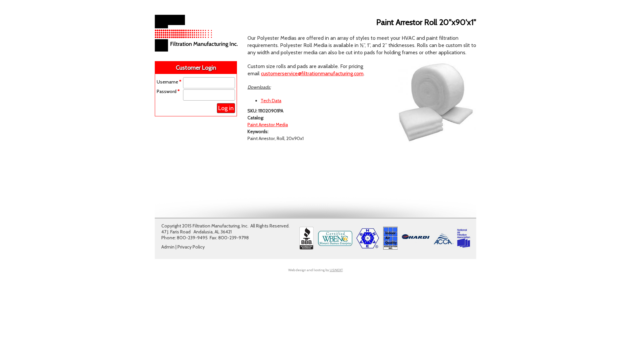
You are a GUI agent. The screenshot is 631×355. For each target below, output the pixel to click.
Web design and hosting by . (315, 270)
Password (168, 91)
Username (169, 82)
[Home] (196, 50)
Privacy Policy (191, 247)
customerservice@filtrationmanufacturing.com (312, 73)
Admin (168, 247)
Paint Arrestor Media (267, 125)
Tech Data (271, 101)
